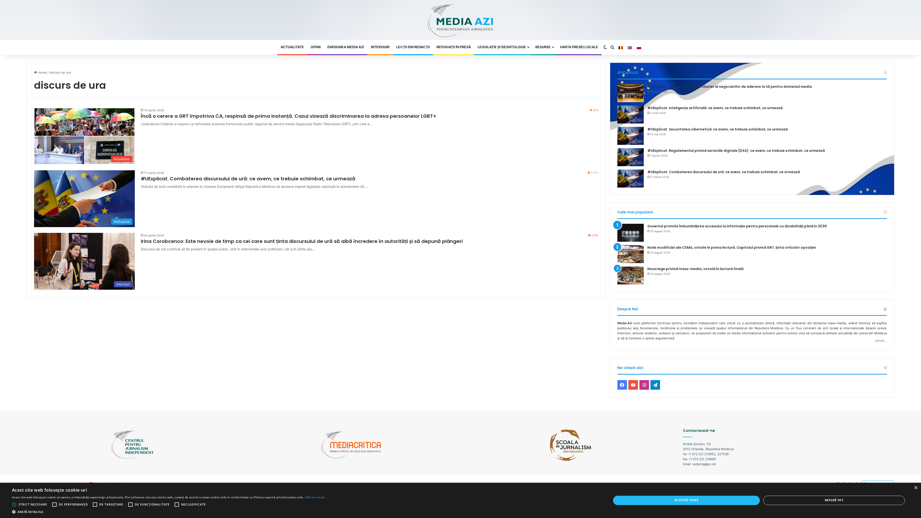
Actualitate (292, 47)
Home (42, 72)
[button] (168, 511)
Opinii (316, 47)
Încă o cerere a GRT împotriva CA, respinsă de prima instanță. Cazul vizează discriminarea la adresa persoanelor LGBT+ (288, 116)
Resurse (543, 47)
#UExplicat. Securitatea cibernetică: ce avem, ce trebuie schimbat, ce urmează (717, 129)
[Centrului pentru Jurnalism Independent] (460, 21)
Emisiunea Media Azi (345, 47)
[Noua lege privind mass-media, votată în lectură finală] (630, 275)
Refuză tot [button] (834, 500)
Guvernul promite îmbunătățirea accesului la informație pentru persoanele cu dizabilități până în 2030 (737, 226)
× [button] (915, 488)
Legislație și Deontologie (502, 47)
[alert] (460, 500)
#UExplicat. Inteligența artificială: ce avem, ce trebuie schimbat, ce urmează (715, 108)
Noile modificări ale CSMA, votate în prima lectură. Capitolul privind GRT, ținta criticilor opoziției (731, 247)
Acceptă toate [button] (686, 500)
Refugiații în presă (454, 47)
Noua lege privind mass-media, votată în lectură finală (695, 268)
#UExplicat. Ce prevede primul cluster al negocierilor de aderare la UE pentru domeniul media (729, 86)
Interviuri (380, 47)
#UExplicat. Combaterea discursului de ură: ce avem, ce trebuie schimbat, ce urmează (248, 178)
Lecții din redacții (413, 47)
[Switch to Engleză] (629, 48)
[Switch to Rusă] (639, 48)
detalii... (881, 340)
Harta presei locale (579, 47)
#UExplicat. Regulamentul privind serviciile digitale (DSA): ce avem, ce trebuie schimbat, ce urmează (736, 150)
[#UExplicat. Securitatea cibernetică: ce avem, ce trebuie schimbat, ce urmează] (630, 136)
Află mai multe (315, 497)
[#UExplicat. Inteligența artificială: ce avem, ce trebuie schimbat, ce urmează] (630, 115)
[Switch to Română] (620, 48)
